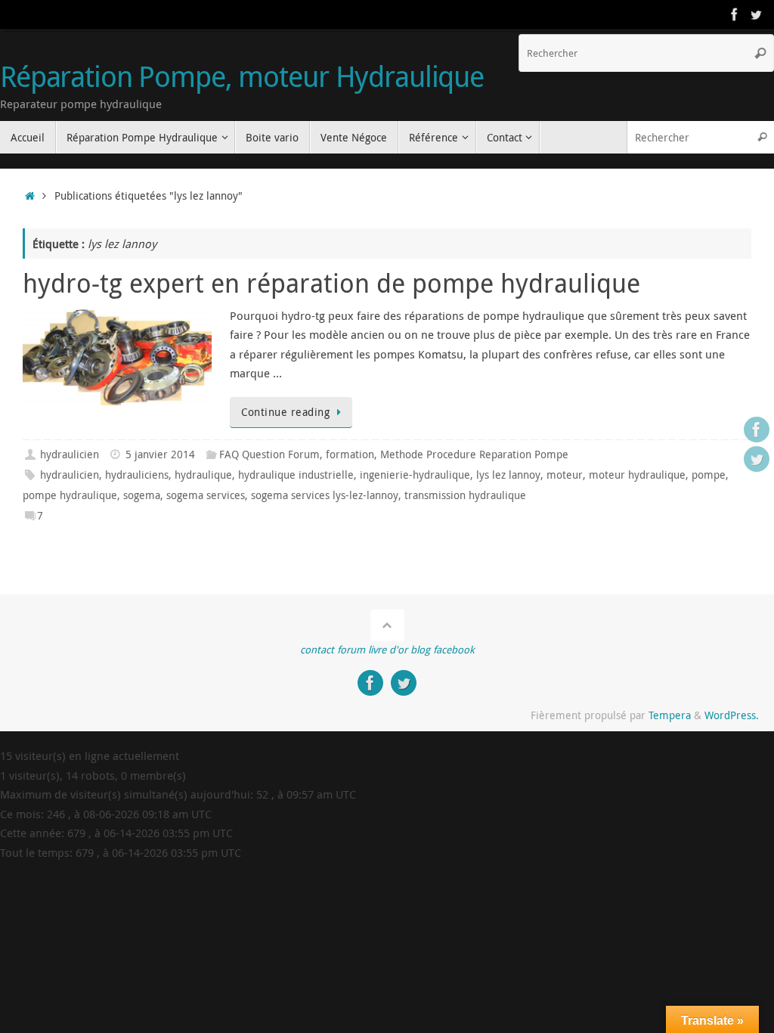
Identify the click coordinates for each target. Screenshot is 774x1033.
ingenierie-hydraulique (415, 475)
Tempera (670, 715)
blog (420, 649)
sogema (141, 495)
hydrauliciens (137, 475)
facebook (454, 649)
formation (350, 454)
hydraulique (203, 475)
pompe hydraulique (70, 495)
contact (317, 649)
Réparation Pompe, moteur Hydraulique (242, 76)
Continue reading (285, 412)
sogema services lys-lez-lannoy (324, 495)
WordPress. (731, 715)
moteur (564, 475)
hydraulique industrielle (296, 475)
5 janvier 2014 (160, 454)
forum (351, 649)
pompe (709, 475)
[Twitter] (755, 14)
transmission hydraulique (465, 495)
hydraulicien (69, 454)
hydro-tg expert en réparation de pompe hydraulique (331, 282)
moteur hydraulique (637, 475)
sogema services (205, 495)
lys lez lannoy (508, 475)
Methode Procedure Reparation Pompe (474, 454)
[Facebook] (734, 14)
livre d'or (387, 649)
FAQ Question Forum (269, 454)
